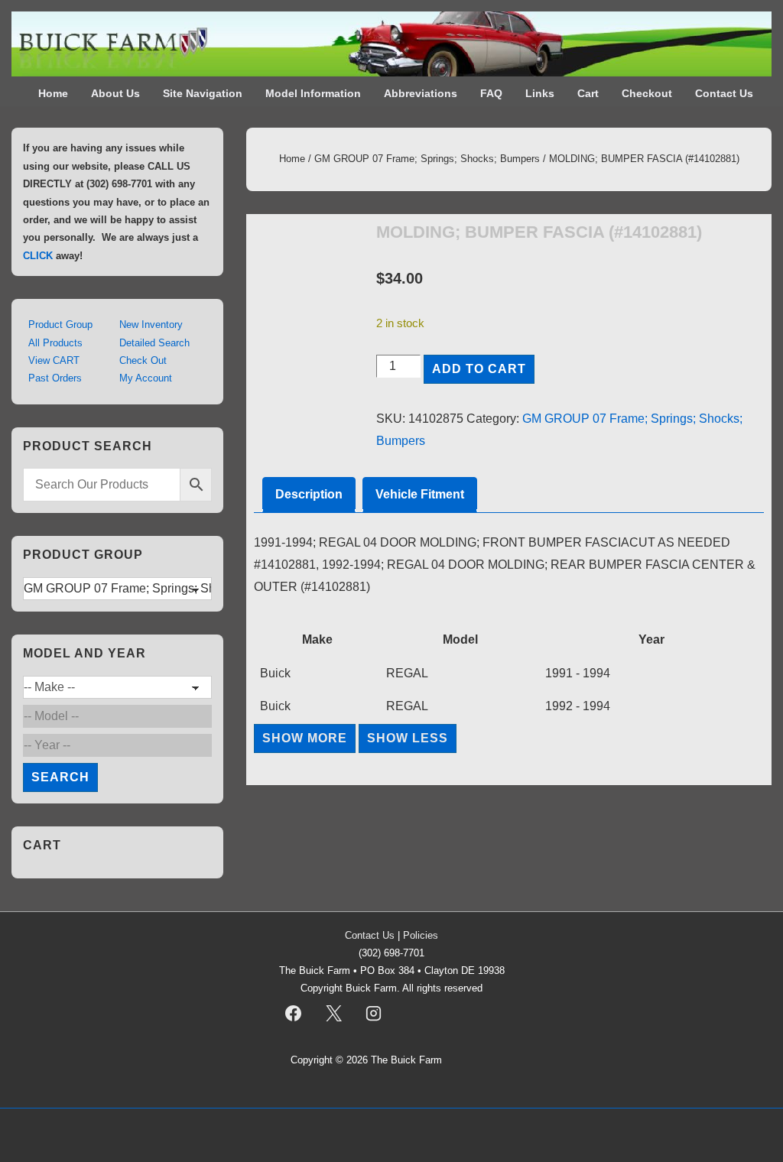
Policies (420, 935)
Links (539, 93)
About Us (115, 93)
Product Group (60, 324)
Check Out (143, 360)
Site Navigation (202, 93)
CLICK (38, 255)
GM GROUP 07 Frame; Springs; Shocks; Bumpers (427, 158)
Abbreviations (420, 93)
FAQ (491, 93)
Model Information (313, 93)
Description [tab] (309, 494)
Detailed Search (154, 343)
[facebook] (293, 1013)
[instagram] (373, 1013)
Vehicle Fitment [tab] (419, 494)
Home (53, 93)
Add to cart (479, 368)
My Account (145, 378)
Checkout (647, 93)
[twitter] (333, 1013)
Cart (588, 93)
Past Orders (55, 378)
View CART (54, 360)
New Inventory (151, 324)
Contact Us (724, 93)
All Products (55, 343)
